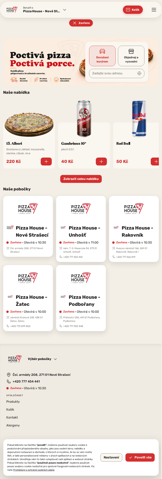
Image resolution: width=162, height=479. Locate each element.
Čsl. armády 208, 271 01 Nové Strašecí (41, 375)
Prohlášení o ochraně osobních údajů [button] (33, 470)
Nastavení (111, 457)
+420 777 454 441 (26, 381)
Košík (10, 409)
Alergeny (13, 425)
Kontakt (12, 417)
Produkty (13, 401)
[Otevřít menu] (154, 9)
